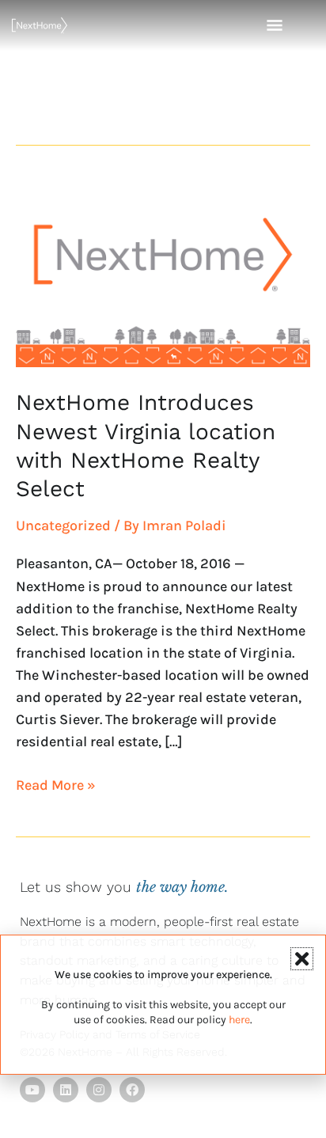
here (239, 1019)
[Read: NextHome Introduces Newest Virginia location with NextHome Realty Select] (163, 273)
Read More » (56, 784)
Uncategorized (63, 525)
